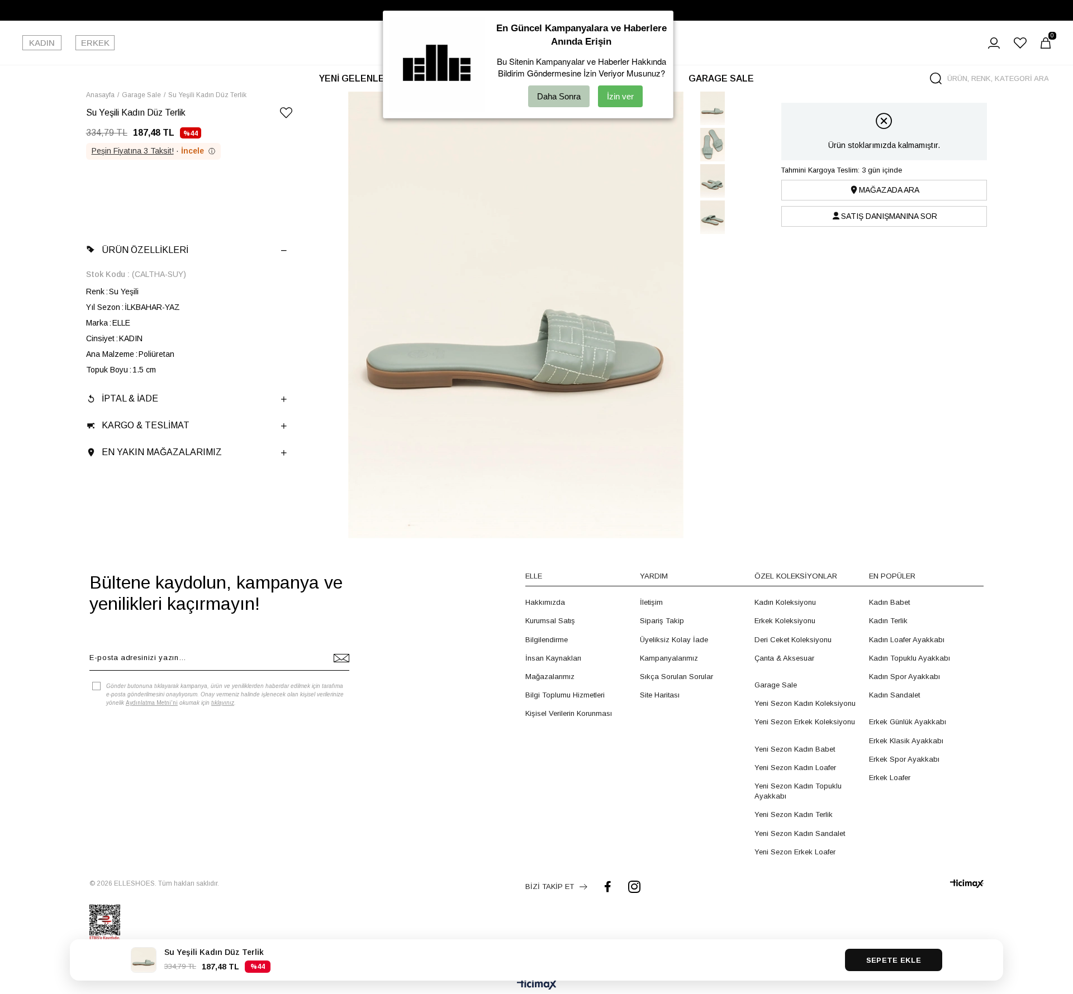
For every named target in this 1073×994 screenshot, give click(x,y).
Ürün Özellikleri (145, 250)
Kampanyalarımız (669, 658)
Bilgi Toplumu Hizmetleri (565, 695)
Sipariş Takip (662, 621)
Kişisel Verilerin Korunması (568, 713)
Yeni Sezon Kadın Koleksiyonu (805, 703)
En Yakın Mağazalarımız (162, 452)
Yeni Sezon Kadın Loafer (795, 767)
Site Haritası (660, 695)
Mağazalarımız (550, 676)
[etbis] (104, 922)
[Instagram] (634, 886)
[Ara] (936, 78)
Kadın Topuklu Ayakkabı (909, 658)
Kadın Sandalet (894, 695)
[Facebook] (607, 886)
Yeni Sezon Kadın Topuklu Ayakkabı (798, 791)
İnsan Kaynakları (553, 658)
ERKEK (95, 42)
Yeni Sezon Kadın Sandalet (799, 833)
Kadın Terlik (888, 621)
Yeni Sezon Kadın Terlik (793, 814)
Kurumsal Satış (550, 621)
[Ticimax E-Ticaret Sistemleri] (537, 985)
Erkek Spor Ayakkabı (904, 759)
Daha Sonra (559, 96)
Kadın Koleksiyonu (785, 602)
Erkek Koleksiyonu (784, 621)
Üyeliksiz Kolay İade (674, 639)
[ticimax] (967, 884)
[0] (1046, 43)
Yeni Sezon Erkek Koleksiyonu (804, 722)
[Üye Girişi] (994, 43)
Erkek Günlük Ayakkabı (907, 722)
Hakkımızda (545, 602)
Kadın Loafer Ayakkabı (906, 639)
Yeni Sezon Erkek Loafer (794, 852)
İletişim (651, 602)
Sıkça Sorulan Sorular (676, 676)
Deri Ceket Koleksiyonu (793, 639)
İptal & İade (130, 398)
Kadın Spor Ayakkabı (904, 676)
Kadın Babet (889, 602)
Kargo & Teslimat (145, 425)
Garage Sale (775, 685)
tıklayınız (222, 703)
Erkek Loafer (889, 777)
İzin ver (620, 96)
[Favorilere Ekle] (286, 115)
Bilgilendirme (546, 639)
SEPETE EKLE (893, 960)
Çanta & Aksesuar (784, 658)
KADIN (42, 42)
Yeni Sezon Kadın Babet (794, 749)
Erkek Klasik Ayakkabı (906, 741)
